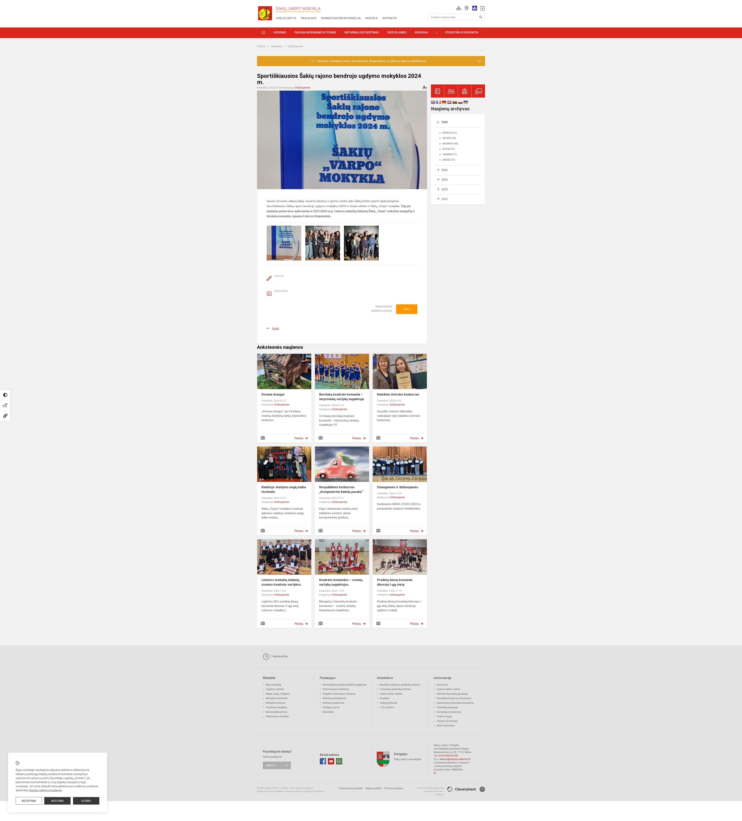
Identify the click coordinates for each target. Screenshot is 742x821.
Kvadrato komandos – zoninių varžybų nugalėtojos (340, 582)
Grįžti (275, 329)
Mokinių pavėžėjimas (334, 698)
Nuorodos (442, 684)
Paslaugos (309, 18)
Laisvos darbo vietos (448, 689)
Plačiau (298, 438)
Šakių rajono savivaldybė (407, 759)
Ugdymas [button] (279, 32)
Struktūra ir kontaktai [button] (461, 32)
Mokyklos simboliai (277, 698)
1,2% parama (387, 707)
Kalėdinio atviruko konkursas (398, 394)
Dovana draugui (272, 394)
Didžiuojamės (295, 46)
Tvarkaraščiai (279, 656)
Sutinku (86, 800)
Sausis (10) (448, 159)
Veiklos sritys (286, 18)
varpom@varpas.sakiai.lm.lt (455, 759)
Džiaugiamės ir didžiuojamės (397, 487)
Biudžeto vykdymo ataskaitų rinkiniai (400, 684)
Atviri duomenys (446, 725)
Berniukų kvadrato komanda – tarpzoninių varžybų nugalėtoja (341, 397)
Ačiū (406, 309)
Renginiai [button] (421, 32)
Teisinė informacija (447, 721)
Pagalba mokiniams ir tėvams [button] (315, 32)
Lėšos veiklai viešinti (391, 693)
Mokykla (371, 18)
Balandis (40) (450, 143)
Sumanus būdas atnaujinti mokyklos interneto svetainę (430, 791)
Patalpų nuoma (331, 707)
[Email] (339, 761)
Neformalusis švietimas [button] (362, 32)
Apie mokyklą (273, 684)
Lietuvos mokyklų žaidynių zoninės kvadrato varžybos (281, 582)
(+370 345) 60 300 (448, 755)
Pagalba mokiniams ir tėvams (339, 693)
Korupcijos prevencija (449, 711)
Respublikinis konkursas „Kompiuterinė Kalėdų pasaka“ (341, 489)
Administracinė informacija (341, 18)
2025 (445, 170)
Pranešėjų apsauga (447, 707)
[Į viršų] (482, 789)
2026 (445, 122)
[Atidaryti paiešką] (480, 17)
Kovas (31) (448, 149)
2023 (445, 189)
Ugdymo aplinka (275, 689)
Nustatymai (29, 800)
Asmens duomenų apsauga (452, 693)
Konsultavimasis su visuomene (454, 698)
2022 (445, 199)
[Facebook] (323, 761)
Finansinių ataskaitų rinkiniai (395, 689)
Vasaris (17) (449, 154)
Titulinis (261, 46)
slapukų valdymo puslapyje (45, 790)
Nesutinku (57, 800)
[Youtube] (331, 761)
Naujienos (277, 46)
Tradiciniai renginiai (276, 707)
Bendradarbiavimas (276, 711)
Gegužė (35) (449, 138)
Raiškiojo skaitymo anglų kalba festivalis (283, 489)
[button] (458, 8)
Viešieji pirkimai (388, 702)
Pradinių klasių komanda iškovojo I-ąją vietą (394, 582)
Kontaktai (389, 18)
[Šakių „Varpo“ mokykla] (266, 13)
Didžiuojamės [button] (397, 32)
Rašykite (271, 765)
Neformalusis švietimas (336, 689)
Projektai (384, 698)
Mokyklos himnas (275, 702)
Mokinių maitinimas (333, 702)
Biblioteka (328, 711)
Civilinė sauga (444, 716)
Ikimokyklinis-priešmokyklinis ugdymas (345, 684)
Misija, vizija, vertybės (278, 693)
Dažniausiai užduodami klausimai (455, 702)
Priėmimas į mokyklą (277, 716)
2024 (445, 179)
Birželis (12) (449, 132)
